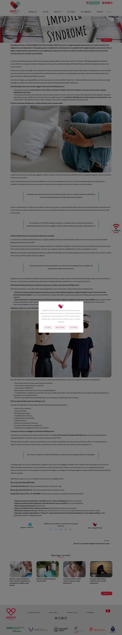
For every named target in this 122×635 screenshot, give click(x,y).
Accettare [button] (73, 327)
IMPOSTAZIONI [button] (60, 327)
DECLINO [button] (47, 327)
